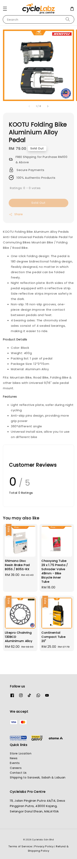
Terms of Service (20, 846)
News (13, 758)
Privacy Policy (44, 846)
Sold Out (38, 203)
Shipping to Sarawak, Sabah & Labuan (38, 777)
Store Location (20, 753)
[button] (5, 8)
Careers (16, 768)
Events (15, 763)
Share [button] (18, 214)
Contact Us (18, 773)
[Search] (67, 19)
